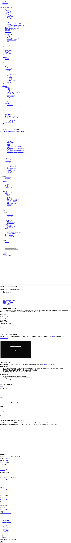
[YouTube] (4, 535)
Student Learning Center (11, 43)
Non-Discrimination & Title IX (7, 530)
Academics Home (7, 10)
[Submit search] (18, 129)
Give (3, 2)
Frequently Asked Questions (7, 301)
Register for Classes (8, 53)
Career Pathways (8, 145)
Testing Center (9, 45)
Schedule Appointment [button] (4, 338)
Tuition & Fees (7, 60)
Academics (4, 9)
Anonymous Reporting (6, 527)
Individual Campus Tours (11, 95)
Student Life (4, 64)
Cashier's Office (9, 37)
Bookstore (8, 36)
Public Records (4, 526)
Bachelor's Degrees (10, 16)
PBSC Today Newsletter (9, 108)
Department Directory (6, 304)
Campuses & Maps (5, 520)
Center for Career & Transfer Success (13, 38)
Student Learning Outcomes (9, 33)
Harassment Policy (5, 531)
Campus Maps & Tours (9, 93)
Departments (7, 103)
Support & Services (8, 34)
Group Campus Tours (10, 96)
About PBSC (4, 86)
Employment (4, 521)
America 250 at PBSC (8, 114)
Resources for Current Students (7, 302)
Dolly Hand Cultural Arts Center (12, 119)
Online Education (7, 31)
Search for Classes (8, 32)
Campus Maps (9, 94)
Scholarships (7, 59)
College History (9, 89)
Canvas (6, 13)
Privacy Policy (4, 524)
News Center (7, 107)
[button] (35, 389)
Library (8, 41)
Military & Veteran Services (11, 76)
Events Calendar (7, 67)
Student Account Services (11, 233)
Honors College (7, 30)
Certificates (8, 17)
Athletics (6, 66)
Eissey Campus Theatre (10, 121)
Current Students (5, 3)
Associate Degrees (10, 15)
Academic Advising (8, 12)
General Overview (10, 88)
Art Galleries (7, 115)
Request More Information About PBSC (13, 92)
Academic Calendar (8, 11)
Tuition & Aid (4, 57)
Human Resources (10, 105)
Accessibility (4, 529)
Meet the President (10, 225)
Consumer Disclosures (6, 525)
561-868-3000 (3, 518)
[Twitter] (4, 536)
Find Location (3, 470)
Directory (4, 254)
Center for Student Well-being (11, 40)
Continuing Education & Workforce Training (12, 28)
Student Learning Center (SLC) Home (8, 300)
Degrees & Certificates (9, 14)
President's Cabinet (10, 100)
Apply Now (4, 1)
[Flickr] (3, 533)
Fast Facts (8, 90)
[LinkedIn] (4, 537)
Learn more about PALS (51, 381)
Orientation (6, 52)
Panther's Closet (9, 77)
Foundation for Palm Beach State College (11, 117)
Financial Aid (7, 58)
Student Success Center (10, 44)
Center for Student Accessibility (12, 39)
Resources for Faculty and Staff (7, 303)
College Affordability (8, 187)
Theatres (7, 118)
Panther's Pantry (9, 78)
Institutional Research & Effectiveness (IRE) (14, 106)
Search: (3, 129)
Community (4, 113)
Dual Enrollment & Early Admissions (11, 29)
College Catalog (7, 27)
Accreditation (9, 91)
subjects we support (24, 372)
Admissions (4, 49)
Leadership (7, 224)
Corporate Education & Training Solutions (11, 116)
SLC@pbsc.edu (5, 460)
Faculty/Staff (4, 4)
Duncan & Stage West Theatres (12, 120)
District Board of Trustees (11, 99)
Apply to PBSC (7, 51)
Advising (8, 35)
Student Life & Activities (9, 65)
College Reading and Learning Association (50, 364)
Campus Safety (9, 104)
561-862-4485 (53, 336)
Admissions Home (8, 50)
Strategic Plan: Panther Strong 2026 (10, 109)
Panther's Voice (9, 79)
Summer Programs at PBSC (9, 122)
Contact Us (6, 101)
